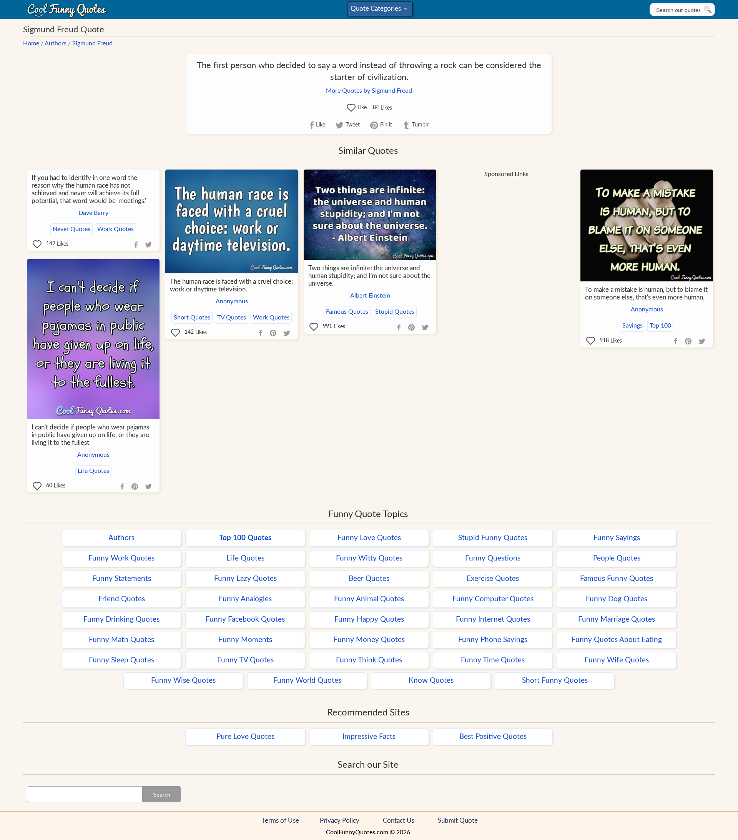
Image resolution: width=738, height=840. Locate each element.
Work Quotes (115, 229)
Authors (55, 43)
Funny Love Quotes (369, 538)
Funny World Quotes (307, 680)
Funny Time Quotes (493, 660)
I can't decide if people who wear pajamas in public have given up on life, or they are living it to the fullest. (90, 435)
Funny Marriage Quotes (616, 619)
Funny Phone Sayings (492, 640)
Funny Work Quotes (121, 558)
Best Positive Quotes (493, 736)
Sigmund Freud (92, 43)
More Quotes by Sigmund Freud (369, 91)
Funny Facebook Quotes (245, 619)
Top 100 (660, 326)
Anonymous (232, 301)
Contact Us (398, 820)
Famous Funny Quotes (616, 578)
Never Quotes (71, 229)
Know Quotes (431, 680)
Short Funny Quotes (555, 680)
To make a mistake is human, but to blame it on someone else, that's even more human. (646, 293)
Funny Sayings (616, 538)
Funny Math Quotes (121, 640)
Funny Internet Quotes (493, 619)
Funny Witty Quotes (369, 558)
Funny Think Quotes (369, 660)
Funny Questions (492, 558)
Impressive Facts (369, 736)
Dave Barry (93, 213)
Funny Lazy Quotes (245, 578)
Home (31, 43)
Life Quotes (93, 471)
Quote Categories (378, 10)
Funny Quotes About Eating (617, 640)
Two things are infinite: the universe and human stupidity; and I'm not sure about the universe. (369, 276)
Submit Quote (458, 820)
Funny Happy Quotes (369, 619)
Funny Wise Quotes (183, 680)
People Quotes (616, 558)
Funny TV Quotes (245, 660)
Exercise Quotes (493, 578)
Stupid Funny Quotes (492, 538)
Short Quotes (192, 317)
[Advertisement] (506, 235)
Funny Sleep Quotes (121, 660)
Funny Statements (121, 578)
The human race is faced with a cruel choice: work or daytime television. (231, 285)
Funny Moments (245, 640)
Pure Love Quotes (245, 736)
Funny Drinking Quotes (121, 619)
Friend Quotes (121, 599)
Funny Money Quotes (369, 640)
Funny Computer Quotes (493, 599)
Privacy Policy (339, 820)
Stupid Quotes (394, 312)
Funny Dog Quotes (616, 599)
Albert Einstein (370, 296)
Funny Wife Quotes (617, 660)
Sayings (632, 326)
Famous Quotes (347, 312)
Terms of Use (280, 820)
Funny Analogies (245, 599)
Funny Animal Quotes (369, 599)
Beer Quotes (369, 578)
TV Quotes (231, 317)
